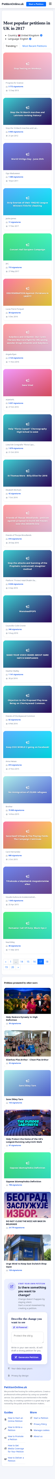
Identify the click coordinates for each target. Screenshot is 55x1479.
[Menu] (50, 4)
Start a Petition (36, 4)
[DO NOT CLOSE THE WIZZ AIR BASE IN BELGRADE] (27, 1211)
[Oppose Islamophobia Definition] (27, 1170)
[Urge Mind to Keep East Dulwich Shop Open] (27, 1254)
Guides (8, 1412)
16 (34, 961)
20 (12, 967)
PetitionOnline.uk (13, 4)
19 (6, 967)
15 (28, 961)
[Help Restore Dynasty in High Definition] (27, 1007)
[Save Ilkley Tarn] (27, 1088)
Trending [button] (11, 46)
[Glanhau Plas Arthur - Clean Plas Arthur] (27, 1048)
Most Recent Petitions (34, 46)
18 (47, 961)
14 (21, 961)
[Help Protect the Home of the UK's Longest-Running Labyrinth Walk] (27, 1129)
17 (40, 961)
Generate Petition (28, 1357)
